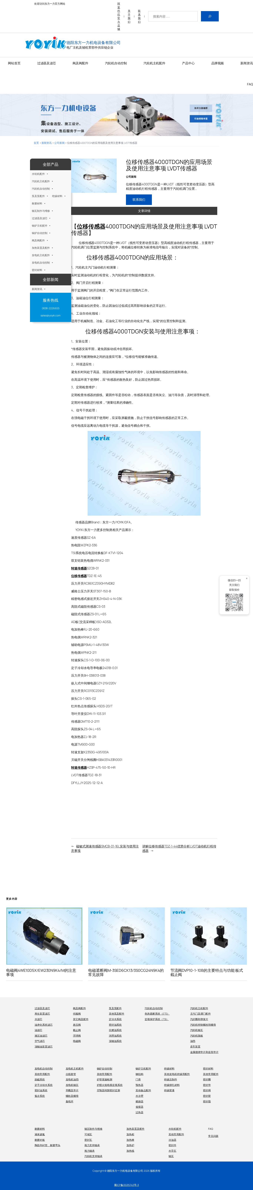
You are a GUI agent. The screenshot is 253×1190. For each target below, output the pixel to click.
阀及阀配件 (38, 240)
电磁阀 (77, 1041)
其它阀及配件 (80, 1019)
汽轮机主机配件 (41, 181)
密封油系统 (115, 1024)
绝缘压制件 (170, 1079)
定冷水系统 (115, 1019)
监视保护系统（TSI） (157, 1019)
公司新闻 (59, 143)
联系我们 (139, 16)
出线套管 (71, 1074)
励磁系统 (40, 1079)
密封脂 (207, 1101)
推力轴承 (89, 1150)
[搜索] (210, 16)
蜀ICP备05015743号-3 (126, 1185)
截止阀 (77, 1030)
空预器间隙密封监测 (108, 1090)
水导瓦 (172, 1150)
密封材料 (37, 270)
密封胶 (207, 1096)
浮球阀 (77, 1035)
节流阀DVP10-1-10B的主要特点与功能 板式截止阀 (206, 972)
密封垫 (207, 1085)
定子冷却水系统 (44, 1085)
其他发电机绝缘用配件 (177, 1074)
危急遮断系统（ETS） (157, 1013)
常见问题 (213, 1136)
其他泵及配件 (116, 1013)
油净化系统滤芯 (44, 1024)
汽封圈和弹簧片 (199, 1019)
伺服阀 (77, 1013)
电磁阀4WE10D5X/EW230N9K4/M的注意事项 (41, 972)
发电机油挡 (72, 1079)
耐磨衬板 (40, 1140)
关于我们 (129, 16)
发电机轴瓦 (72, 1085)
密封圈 (207, 1079)
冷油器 (172, 1140)
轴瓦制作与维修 (41, 211)
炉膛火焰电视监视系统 (110, 1085)
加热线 (130, 1150)
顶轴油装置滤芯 (44, 1046)
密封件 (172, 1145)
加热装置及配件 (41, 247)
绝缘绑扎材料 (171, 1085)
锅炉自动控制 (39, 233)
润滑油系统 (115, 1035)
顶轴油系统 (115, 1041)
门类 (138, 1079)
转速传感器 (79, 568)
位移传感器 (91, 226)
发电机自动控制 (41, 262)
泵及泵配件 (38, 196)
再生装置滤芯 (42, 1013)
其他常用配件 (42, 1074)
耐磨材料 (37, 203)
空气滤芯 (40, 1041)
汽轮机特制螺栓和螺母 (203, 1024)
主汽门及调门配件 (200, 1013)
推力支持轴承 (92, 1145)
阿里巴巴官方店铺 (118, 16)
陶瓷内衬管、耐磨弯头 (47, 1145)
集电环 (70, 1101)
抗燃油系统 (115, 1030)
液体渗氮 (40, 1134)
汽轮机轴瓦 (196, 1030)
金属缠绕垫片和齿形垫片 (204, 1052)
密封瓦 (88, 1140)
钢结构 (139, 1074)
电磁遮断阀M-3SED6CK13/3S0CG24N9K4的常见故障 (126, 972)
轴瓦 (171, 1156)
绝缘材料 (57, 196)
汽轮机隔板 (196, 1035)
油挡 (192, 1041)
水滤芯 (38, 1019)
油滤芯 (38, 1030)
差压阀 (77, 1024)
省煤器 (139, 1106)
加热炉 (130, 1145)
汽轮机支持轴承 (93, 1156)
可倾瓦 (88, 1134)
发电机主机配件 (41, 255)
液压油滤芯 (41, 1035)
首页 (36, 143)
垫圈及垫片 (72, 1090)
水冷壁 (139, 1096)
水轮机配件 (38, 174)
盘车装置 (195, 1046)
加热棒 (130, 1140)
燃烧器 (139, 1101)
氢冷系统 (40, 1096)
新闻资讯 (46, 143)
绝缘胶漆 (169, 1090)
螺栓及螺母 (72, 1096)
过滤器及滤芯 (39, 218)
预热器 (139, 1085)
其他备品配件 (143, 1090)
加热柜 (130, 1134)
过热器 (139, 1112)
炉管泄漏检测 (104, 1079)
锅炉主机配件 (39, 225)
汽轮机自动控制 (41, 188)
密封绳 (207, 1090)
